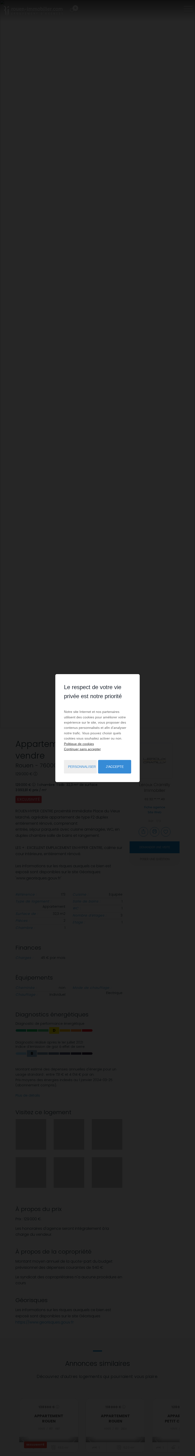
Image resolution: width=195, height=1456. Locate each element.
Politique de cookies (79, 743)
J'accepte (115, 767)
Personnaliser (82, 767)
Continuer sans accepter (82, 749)
